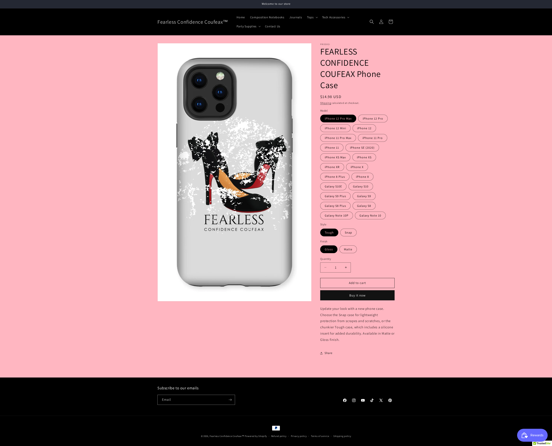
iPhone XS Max (335, 157)
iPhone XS (364, 157)
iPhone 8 (362, 177)
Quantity (325, 259)
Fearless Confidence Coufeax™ (227, 436)
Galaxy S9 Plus (335, 196)
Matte (348, 249)
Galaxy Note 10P (336, 215)
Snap (348, 232)
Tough (329, 232)
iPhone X (357, 167)
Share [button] (328, 353)
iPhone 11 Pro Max (338, 138)
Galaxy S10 (361, 186)
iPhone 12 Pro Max (338, 118)
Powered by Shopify (256, 436)
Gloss (329, 249)
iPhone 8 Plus (335, 177)
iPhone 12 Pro (373, 118)
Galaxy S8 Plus (335, 206)
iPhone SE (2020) (362, 148)
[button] (311, 17)
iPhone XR (332, 167)
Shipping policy (342, 436)
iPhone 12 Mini (335, 128)
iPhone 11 (332, 148)
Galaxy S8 (364, 206)
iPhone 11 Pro (372, 138)
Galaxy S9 (364, 196)
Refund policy (279, 436)
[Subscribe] (230, 400)
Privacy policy (299, 436)
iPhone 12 (364, 128)
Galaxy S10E (333, 186)
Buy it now (357, 295)
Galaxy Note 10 (370, 215)
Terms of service (320, 436)
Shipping (325, 102)
